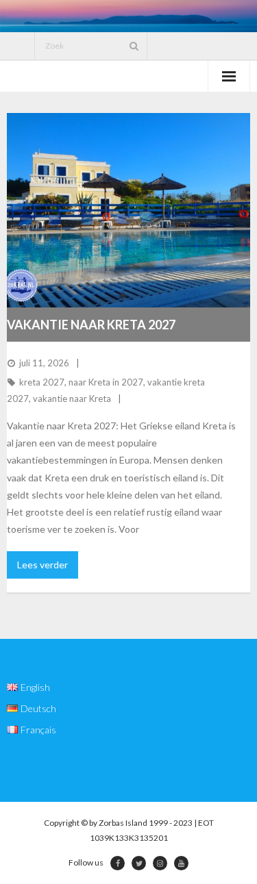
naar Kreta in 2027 (106, 382)
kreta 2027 (41, 382)
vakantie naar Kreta (72, 398)
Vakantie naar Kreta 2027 (91, 324)
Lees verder (42, 564)
